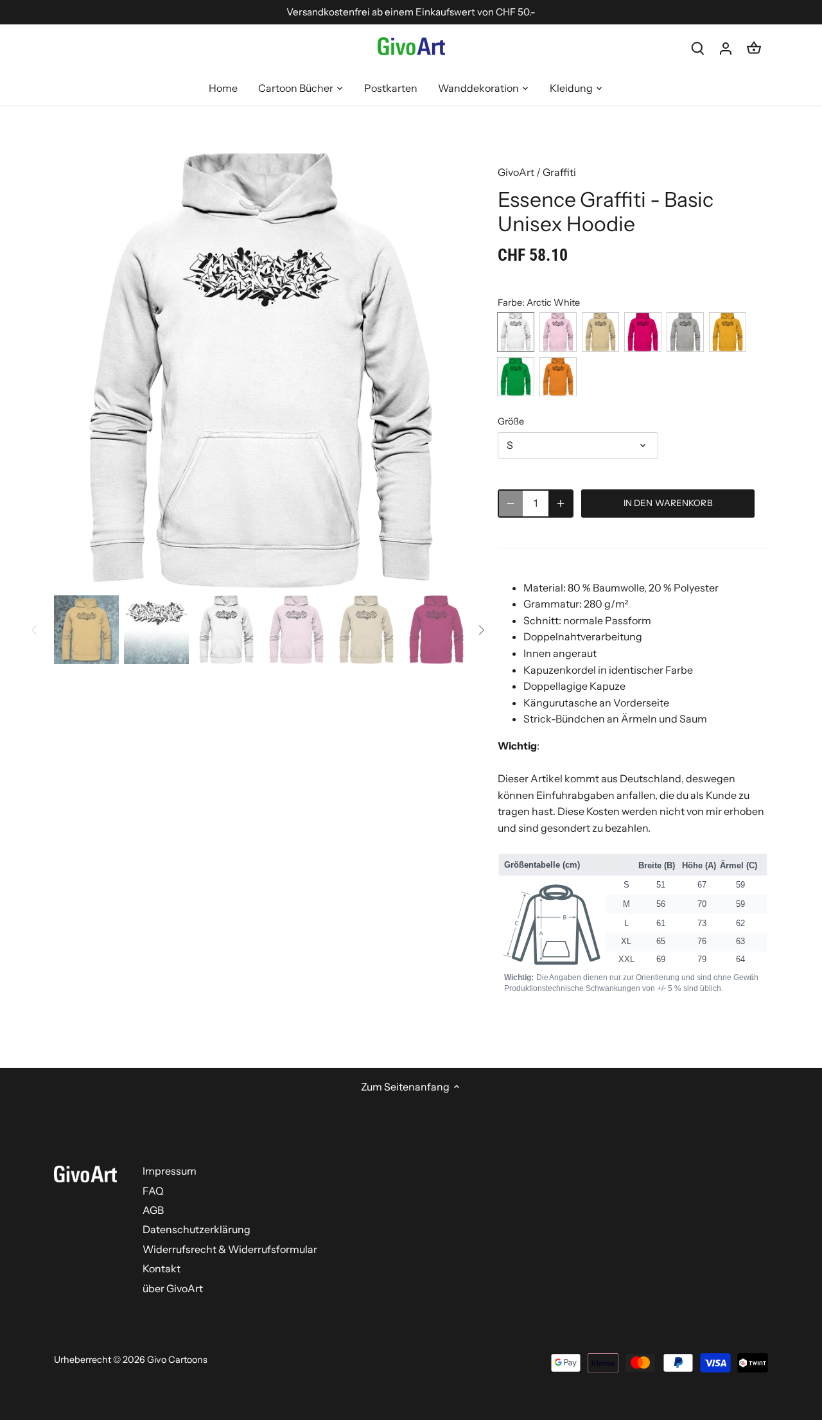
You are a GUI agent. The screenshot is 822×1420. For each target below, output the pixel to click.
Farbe (510, 302)
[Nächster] (447, 370)
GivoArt (516, 172)
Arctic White (516, 332)
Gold (728, 332)
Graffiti (559, 172)
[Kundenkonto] (726, 48)
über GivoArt (173, 1288)
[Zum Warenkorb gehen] (754, 48)
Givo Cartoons (177, 1359)
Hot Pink (643, 332)
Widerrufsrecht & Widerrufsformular (230, 1249)
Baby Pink (558, 332)
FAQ (153, 1190)
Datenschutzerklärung (196, 1229)
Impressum (170, 1170)
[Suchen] (697, 48)
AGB (153, 1210)
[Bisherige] (73, 370)
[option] (261, 371)
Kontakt (161, 1268)
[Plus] (560, 503)
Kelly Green (516, 377)
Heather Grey (685, 332)
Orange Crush (558, 377)
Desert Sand (600, 332)
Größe (511, 421)
